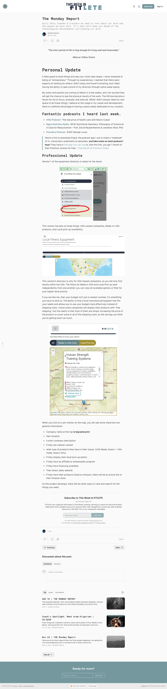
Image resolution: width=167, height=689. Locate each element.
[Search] (134, 6)
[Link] (39, 70)
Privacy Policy (100, 523)
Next (118, 547)
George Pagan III (53, 33)
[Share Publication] (139, 6)
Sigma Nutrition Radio (57, 124)
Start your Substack (79, 686)
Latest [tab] (50, 592)
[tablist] (52, 564)
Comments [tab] (48, 564)
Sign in (160, 6)
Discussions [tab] (59, 592)
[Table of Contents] (2, 345)
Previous (51, 547)
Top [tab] (45, 592)
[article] (83, 604)
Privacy (15, 686)
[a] (115, 621)
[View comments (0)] (52, 40)
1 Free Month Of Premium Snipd (92, 148)
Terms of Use (94, 520)
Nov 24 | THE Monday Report (59, 637)
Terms (20, 686)
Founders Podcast (55, 132)
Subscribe (148, 6)
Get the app (93, 686)
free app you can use (74, 144)
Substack (144, 686)
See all (47, 654)
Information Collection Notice (83, 523)
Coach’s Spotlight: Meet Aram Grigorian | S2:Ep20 (68, 618)
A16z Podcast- (54, 119)
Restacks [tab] (57, 564)
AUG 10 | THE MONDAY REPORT (59, 598)
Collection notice (28, 686)
